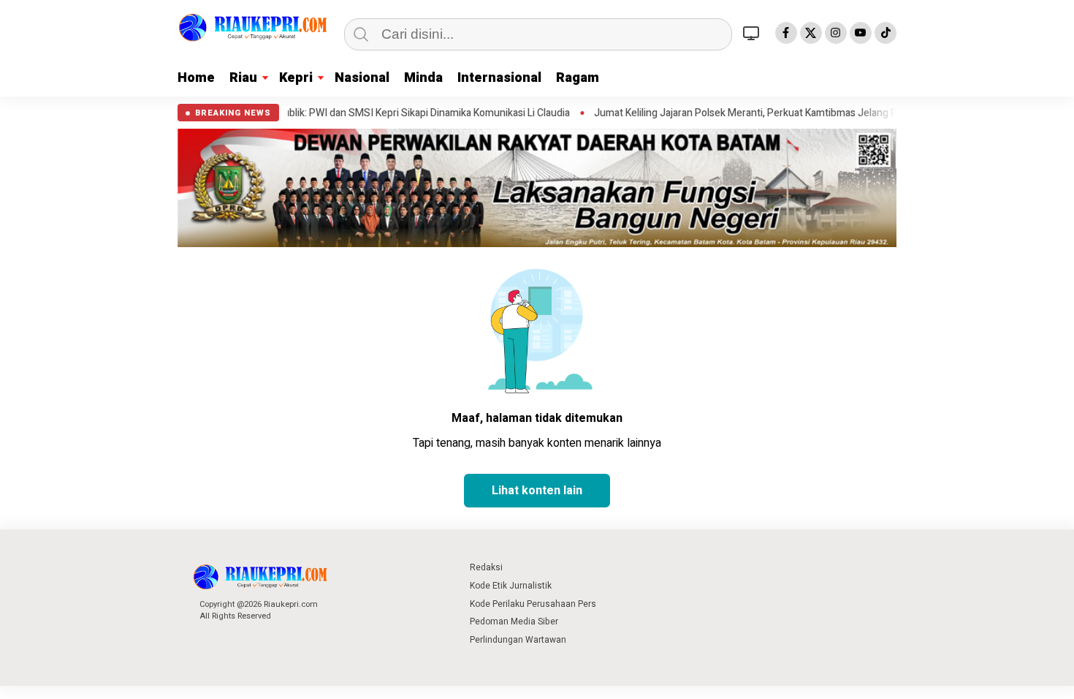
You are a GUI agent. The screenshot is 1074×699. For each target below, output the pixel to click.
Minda (423, 78)
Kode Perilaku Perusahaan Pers (533, 604)
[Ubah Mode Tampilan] (753, 33)
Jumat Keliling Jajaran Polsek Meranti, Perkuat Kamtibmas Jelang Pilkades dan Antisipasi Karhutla (785, 113)
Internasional (499, 78)
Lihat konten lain (537, 490)
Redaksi (486, 567)
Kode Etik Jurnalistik (511, 585)
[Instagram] (836, 33)
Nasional (362, 78)
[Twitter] (811, 33)
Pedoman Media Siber (514, 621)
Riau (243, 78)
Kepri (296, 78)
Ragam (577, 78)
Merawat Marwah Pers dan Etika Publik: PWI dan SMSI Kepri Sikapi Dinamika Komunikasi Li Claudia (321, 113)
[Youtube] (861, 33)
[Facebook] (786, 33)
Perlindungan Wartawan (518, 639)
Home (196, 78)
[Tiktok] (885, 33)
